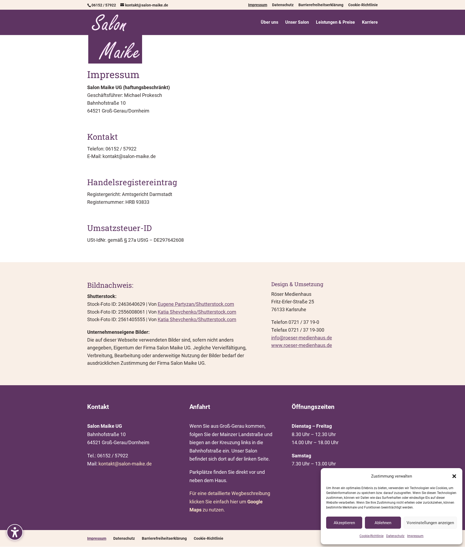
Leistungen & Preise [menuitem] (335, 22)
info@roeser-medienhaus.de (301, 338)
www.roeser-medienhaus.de (301, 345)
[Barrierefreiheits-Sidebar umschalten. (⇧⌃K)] (15, 532)
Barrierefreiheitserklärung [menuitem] (320, 5)
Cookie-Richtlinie (371, 536)
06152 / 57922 (103, 5)
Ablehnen (383, 522)
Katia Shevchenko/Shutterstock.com (197, 312)
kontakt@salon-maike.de (125, 464)
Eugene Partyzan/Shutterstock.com (196, 304)
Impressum (415, 536)
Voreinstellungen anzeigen (430, 522)
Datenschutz (395, 536)
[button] (454, 476)
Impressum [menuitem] (257, 5)
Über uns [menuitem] (269, 22)
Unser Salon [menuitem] (297, 22)
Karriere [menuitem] (370, 22)
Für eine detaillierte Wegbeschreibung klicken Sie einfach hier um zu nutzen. (229, 501)
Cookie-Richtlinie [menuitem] (363, 5)
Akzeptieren (344, 522)
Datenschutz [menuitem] (283, 5)
